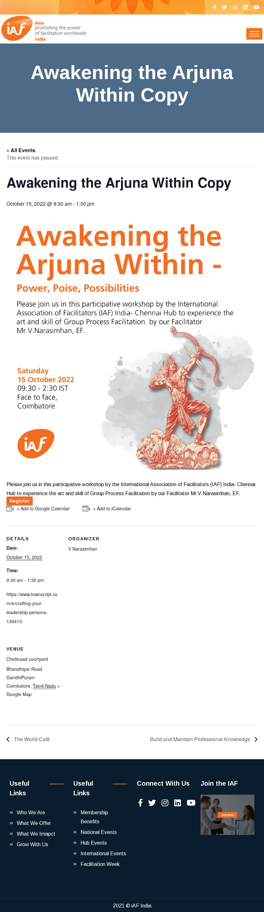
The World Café (31, 739)
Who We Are (31, 812)
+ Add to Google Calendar (43, 508)
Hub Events (93, 843)
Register (20, 501)
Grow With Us (32, 844)
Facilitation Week (100, 864)
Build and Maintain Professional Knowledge (200, 739)
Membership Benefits (94, 817)
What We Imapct (36, 834)
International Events (103, 853)
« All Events (20, 150)
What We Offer (34, 823)
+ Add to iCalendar (112, 508)
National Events (98, 832)
